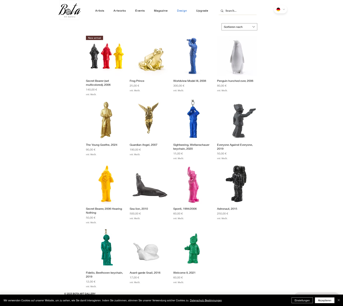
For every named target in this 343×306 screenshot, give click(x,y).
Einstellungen (302, 300)
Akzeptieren (324, 300)
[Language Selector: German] (280, 9)
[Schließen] (339, 300)
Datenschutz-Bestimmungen (206, 300)
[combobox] (239, 26)
